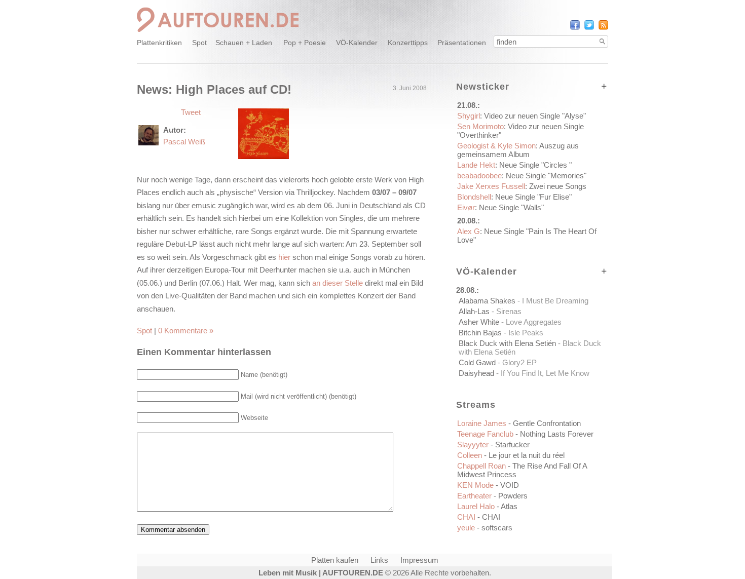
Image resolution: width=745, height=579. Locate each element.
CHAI (478, 517)
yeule (484, 527)
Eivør (500, 207)
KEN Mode (488, 485)
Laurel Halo (487, 506)
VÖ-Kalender (357, 42)
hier (284, 257)
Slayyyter (493, 444)
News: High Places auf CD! (214, 89)
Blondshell (514, 196)
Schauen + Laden (243, 42)
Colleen (511, 455)
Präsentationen (461, 42)
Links (379, 560)
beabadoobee (521, 175)
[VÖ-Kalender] (604, 271)
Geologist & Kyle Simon (518, 150)
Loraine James (519, 423)
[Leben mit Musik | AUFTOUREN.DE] (218, 33)
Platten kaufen (334, 560)
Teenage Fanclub (525, 434)
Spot (199, 42)
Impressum (419, 560)
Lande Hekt (514, 165)
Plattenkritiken (159, 42)
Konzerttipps (408, 42)
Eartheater (492, 495)
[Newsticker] (604, 86)
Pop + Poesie (304, 42)
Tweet (191, 112)
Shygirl (521, 115)
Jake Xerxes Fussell (521, 186)
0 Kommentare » (185, 330)
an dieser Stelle (337, 283)
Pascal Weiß (184, 141)
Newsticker (482, 87)
